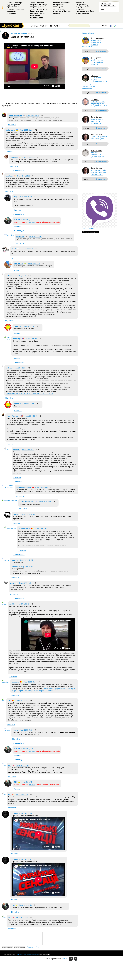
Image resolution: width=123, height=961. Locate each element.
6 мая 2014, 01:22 (41, 487)
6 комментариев (101, 110)
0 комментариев (101, 69)
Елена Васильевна (23, 487)
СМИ (57, 26)
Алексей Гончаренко (19, 33)
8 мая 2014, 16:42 (35, 236)
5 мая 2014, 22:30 (28, 157)
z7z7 (9, 701)
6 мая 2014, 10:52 (26, 730)
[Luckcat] (2, 274)
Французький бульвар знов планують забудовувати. (91, 43)
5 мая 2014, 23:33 (34, 263)
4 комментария (101, 179)
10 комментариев (100, 51)
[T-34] (8, 224)
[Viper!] (7, 518)
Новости (43, 26)
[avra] (4, 918)
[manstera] (5, 682)
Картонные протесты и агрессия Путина (99, 138)
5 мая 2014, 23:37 (27, 220)
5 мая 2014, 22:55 (27, 249)
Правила (30, 947)
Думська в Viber (88, 228)
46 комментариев (100, 161)
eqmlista (17, 326)
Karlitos (15, 813)
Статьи (34, 26)
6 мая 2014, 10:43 (21, 701)
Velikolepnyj (10, 130)
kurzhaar (14, 157)
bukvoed (16, 449)
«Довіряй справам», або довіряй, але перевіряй (98, 62)
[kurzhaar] (6, 158)
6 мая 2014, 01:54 (25, 583)
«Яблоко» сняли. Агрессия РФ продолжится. (97, 121)
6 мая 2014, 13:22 (25, 813)
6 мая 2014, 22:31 (22, 917)
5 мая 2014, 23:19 (25, 197)
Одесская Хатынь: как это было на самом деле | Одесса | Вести (29, 393)
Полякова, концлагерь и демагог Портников (98, 155)
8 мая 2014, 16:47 (32, 339)
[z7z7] (3, 701)
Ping (15, 197)
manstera (15, 682)
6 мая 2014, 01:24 (45, 502)
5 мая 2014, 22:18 (32, 115)
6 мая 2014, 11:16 (28, 514)
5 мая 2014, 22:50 (23, 176)
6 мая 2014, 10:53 (27, 749)
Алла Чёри (20, 236)
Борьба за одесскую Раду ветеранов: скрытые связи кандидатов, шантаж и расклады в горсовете (15, 8)
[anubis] (4, 604)
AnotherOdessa (24, 529)
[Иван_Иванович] (4, 117)
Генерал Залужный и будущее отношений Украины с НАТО (98, 172)
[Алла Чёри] (9, 235)
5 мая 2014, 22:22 (26, 130)
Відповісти (12, 124)
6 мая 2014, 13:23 (25, 859)
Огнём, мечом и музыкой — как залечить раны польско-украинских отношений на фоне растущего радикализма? (94, 82)
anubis (12, 604)
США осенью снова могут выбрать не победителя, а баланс (99, 103)
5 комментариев (101, 93)
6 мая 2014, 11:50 (41, 529)
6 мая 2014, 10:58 (22, 765)
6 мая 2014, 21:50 (25, 905)
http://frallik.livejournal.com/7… (23, 567)
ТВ (51, 26)
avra (9, 917)
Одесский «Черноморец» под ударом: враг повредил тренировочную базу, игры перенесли (85, 8)
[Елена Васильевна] (8, 488)
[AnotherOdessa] (10, 529)
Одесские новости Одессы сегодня (28, 954)
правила (32, 222)
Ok (71, 959)
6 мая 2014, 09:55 (30, 682)
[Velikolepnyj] (2, 128)
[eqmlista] (8, 330)
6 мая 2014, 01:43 (26, 560)
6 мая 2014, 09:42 (22, 604)
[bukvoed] (7, 449)
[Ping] (7, 201)
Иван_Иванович (15, 115)
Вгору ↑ (38, 947)
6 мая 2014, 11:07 (22, 794)
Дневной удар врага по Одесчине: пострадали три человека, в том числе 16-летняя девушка (62, 8)
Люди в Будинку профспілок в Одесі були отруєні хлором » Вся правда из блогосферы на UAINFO (43, 689)
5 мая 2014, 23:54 (20, 368)
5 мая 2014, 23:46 (19, 276)
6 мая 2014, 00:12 (28, 449)
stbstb (13, 249)
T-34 (15, 220)
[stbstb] (5, 253)
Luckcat (9, 276)
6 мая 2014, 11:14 (27, 782)
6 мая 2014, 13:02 (28, 403)
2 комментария (101, 128)
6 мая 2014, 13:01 (28, 326)
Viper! (15, 514)
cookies (64, 959)
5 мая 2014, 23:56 (31, 416)
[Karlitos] (5, 817)
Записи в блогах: (88, 33)
